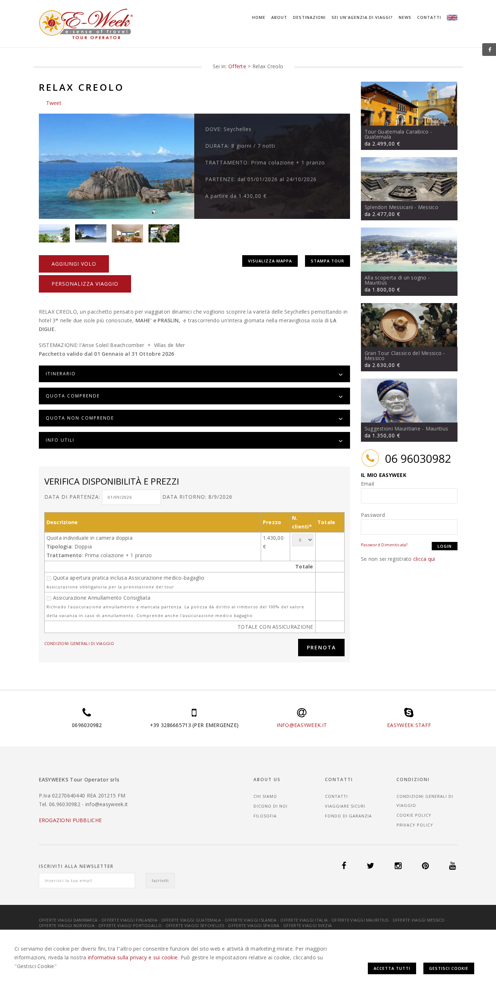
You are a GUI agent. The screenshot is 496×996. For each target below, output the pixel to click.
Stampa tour (327, 261)
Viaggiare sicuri (345, 806)
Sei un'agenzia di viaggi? (362, 17)
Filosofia (265, 816)
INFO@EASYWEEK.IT (302, 725)
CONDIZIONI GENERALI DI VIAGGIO (79, 643)
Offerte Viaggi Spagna (253, 925)
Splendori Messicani (389, 207)
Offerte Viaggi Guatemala (191, 920)
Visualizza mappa (270, 261)
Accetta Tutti (392, 968)
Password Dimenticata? (384, 544)
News (405, 17)
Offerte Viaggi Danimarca (68, 920)
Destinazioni (309, 17)
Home (258, 17)
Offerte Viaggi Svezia (307, 925)
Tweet (53, 102)
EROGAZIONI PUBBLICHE (70, 820)
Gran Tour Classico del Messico (403, 353)
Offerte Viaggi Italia (304, 920)
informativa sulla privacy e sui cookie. (133, 957)
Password (373, 514)
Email (367, 483)
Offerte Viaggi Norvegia (66, 925)
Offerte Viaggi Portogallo (130, 925)
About (279, 17)
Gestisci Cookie (448, 968)
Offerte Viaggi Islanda (250, 920)
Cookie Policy (414, 815)
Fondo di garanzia (348, 816)
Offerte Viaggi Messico (419, 920)
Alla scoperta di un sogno (396, 277)
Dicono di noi (270, 806)
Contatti (429, 17)
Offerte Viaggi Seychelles (195, 925)
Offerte (237, 66)
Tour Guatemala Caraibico (397, 131)
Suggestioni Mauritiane (392, 428)
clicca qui (424, 558)
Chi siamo (265, 796)
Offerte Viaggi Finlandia (129, 920)
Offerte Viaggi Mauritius (360, 920)
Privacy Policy (415, 825)
